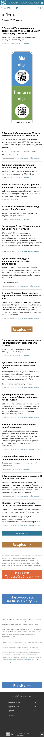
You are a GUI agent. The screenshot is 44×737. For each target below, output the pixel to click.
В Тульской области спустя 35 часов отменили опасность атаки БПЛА (21, 134)
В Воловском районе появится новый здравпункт (19, 426)
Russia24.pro (5, 662)
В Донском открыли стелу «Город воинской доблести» (20, 208)
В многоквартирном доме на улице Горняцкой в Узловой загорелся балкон (21, 343)
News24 (30, 659)
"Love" (26, 659)
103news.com (29, 657)
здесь (13, 637)
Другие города (14, 706)
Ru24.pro (35, 659)
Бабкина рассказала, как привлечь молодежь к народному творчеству (21, 186)
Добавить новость (23, 696)
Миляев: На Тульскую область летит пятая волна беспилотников (21, 504)
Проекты (11, 711)
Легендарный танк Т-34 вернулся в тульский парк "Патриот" (21, 227)
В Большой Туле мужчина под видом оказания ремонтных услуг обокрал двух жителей (21, 31)
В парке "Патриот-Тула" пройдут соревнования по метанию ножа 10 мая (21, 296)
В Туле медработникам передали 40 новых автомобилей (22, 477)
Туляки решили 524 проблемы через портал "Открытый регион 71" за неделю (20, 397)
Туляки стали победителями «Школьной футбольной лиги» (19, 166)
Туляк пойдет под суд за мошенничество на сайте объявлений (16, 261)
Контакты (12, 715)
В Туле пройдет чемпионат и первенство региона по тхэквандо (21, 457)
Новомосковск (14, 702)
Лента (10, 14)
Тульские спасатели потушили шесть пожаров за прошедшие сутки (19, 365)
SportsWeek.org (11, 659)
